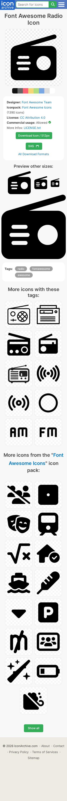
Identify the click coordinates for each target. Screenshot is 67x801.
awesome (24, 275)
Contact (58, 746)
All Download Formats (33, 154)
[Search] (53, 4)
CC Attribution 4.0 (32, 117)
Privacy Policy (19, 752)
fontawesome (41, 268)
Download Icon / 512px (34, 135)
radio (21, 268)
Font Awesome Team (37, 102)
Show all (33, 728)
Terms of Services (45, 752)
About (45, 746)
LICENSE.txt (32, 128)
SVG (31, 146)
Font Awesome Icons (37, 107)
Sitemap (33, 758)
